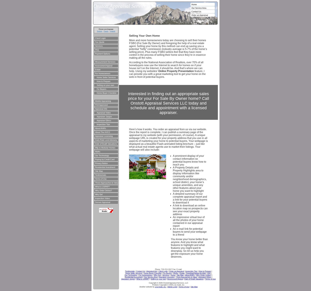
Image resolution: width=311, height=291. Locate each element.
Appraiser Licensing (104, 136)
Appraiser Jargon (104, 117)
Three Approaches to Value (106, 183)
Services (99, 46)
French (106, 31)
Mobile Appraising (103, 101)
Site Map (99, 171)
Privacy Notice (101, 163)
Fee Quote (99, 42)
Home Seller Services (106, 77)
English (99, 31)
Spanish (112, 31)
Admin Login (172, 287)
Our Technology (102, 155)
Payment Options (102, 54)
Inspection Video (102, 198)
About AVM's (100, 128)
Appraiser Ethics (104, 120)
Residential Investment (105, 167)
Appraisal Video (104, 113)
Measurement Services (105, 62)
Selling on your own (105, 85)
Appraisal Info (101, 109)
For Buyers (101, 89)
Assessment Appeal (103, 66)
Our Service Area (198, 8)
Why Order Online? (103, 191)
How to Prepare (103, 81)
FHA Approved (101, 105)
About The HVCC (102, 132)
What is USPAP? (102, 187)
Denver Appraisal (102, 202)
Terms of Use (101, 179)
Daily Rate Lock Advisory (106, 140)
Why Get (99, 194)
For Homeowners (102, 73)
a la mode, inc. (160, 287)
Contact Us (196, 12)
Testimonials (100, 175)
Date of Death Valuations (106, 144)
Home (194, 4)
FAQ (97, 50)
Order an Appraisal (199, 15)
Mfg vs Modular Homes (105, 148)
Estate (98, 70)
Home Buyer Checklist (106, 93)
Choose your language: (106, 29)
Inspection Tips (103, 124)
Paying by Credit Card (105, 159)
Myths (97, 152)
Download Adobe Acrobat (106, 210)
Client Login (100, 38)
